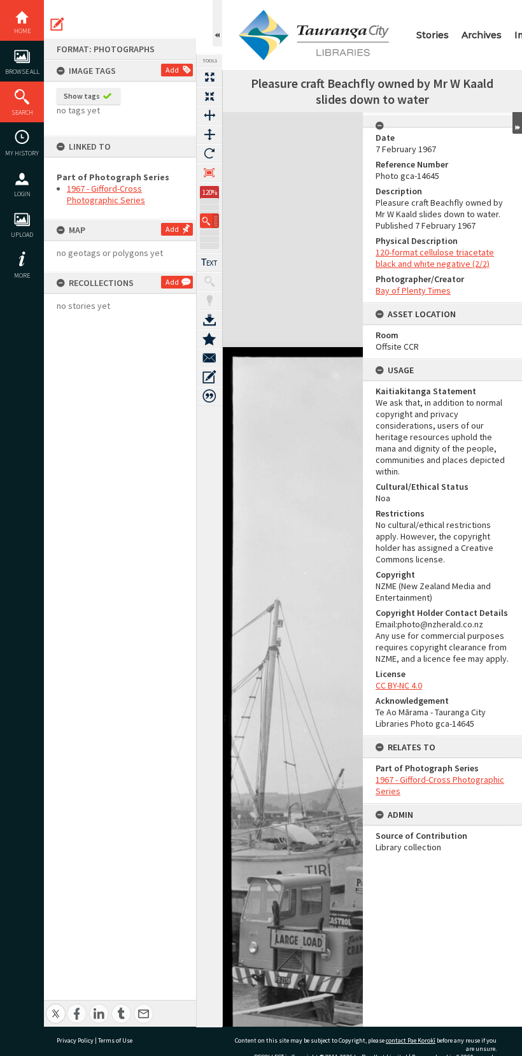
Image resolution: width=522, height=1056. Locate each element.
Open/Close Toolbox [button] (217, 23)
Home (22, 31)
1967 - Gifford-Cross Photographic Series (106, 194)
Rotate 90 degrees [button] (209, 153)
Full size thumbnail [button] (209, 77)
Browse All (22, 72)
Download (209, 319)
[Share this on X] (56, 1006)
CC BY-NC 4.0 (399, 685)
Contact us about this (209, 357)
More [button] (22, 275)
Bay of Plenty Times (413, 290)
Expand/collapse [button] (517, 123)
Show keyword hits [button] (209, 281)
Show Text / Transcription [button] (209, 262)
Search (22, 112)
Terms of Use (115, 1040)
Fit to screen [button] (209, 96)
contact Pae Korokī (410, 1040)
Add (172, 70)
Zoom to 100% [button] (209, 172)
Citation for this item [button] (209, 396)
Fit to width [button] (209, 115)
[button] (209, 220)
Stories (432, 35)
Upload (22, 235)
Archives (482, 35)
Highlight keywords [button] (209, 300)
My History (22, 153)
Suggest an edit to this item (57, 24)
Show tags (82, 96)
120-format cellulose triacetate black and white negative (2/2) (435, 257)
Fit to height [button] (209, 134)
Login (22, 194)
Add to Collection (209, 338)
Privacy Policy (75, 1040)
